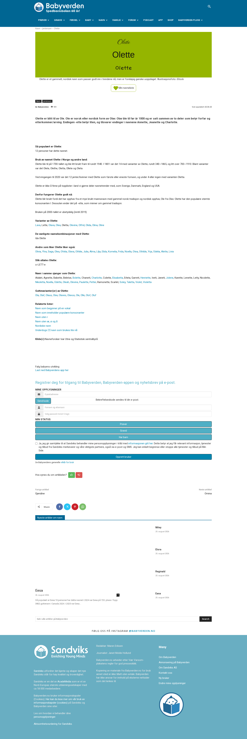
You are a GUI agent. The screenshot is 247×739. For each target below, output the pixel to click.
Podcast (148, 20)
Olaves (62, 295)
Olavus (71, 295)
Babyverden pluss (189, 20)
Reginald (160, 571)
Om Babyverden (167, 657)
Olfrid (82, 225)
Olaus (49, 295)
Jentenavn (47, 28)
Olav (55, 295)
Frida (121, 251)
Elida (104, 251)
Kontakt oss (165, 672)
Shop (171, 20)
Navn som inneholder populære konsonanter (59, 312)
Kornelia (112, 251)
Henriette (145, 277)
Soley (123, 282)
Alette (164, 251)
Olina (95, 225)
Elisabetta (117, 277)
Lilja (98, 251)
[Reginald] (140, 577)
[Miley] (140, 533)
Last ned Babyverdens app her (52, 370)
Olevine (73, 225)
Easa (158, 593)
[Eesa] (77, 555)
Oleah (66, 282)
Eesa (39, 590)
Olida (88, 225)
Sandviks (39, 670)
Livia (171, 251)
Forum (132, 20)
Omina (208, 493)
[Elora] (140, 555)
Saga (50, 251)
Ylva (44, 251)
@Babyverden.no (142, 630)
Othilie (78, 251)
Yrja (150, 251)
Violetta (147, 282)
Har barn (123, 437)
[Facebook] (59, 506)
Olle (83, 295)
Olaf (42, 295)
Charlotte (97, 277)
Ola (37, 295)
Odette (58, 282)
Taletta (130, 282)
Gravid (58, 20)
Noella (128, 251)
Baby (88, 20)
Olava (52, 225)
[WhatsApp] (82, 506)
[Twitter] (67, 506)
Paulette (83, 282)
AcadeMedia (64, 681)
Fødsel (74, 20)
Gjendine (40, 493)
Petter (93, 282)
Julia (85, 251)
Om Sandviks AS (168, 667)
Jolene (169, 277)
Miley (158, 527)
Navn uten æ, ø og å (46, 321)
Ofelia (64, 251)
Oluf (94, 295)
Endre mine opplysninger (172, 683)
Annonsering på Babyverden (174, 662)
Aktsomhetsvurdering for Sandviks (53, 723)
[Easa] (140, 599)
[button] (209, 7)
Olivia (38, 251)
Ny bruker (164, 678)
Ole (77, 295)
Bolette (76, 277)
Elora (158, 549)
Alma (92, 251)
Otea (135, 251)
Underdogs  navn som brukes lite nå (56, 330)
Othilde (143, 251)
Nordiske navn (43, 325)
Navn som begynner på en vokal (52, 308)
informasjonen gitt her (140, 443)
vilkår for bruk (67, 462)
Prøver (42, 20)
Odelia (156, 251)
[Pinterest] (75, 506)
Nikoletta (40, 282)
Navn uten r (41, 317)
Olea (58, 225)
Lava (37, 225)
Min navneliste (126, 87)
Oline (101, 225)
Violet (138, 282)
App (160, 20)
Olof (88, 295)
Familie (116, 20)
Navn (102, 20)
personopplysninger (44, 716)
